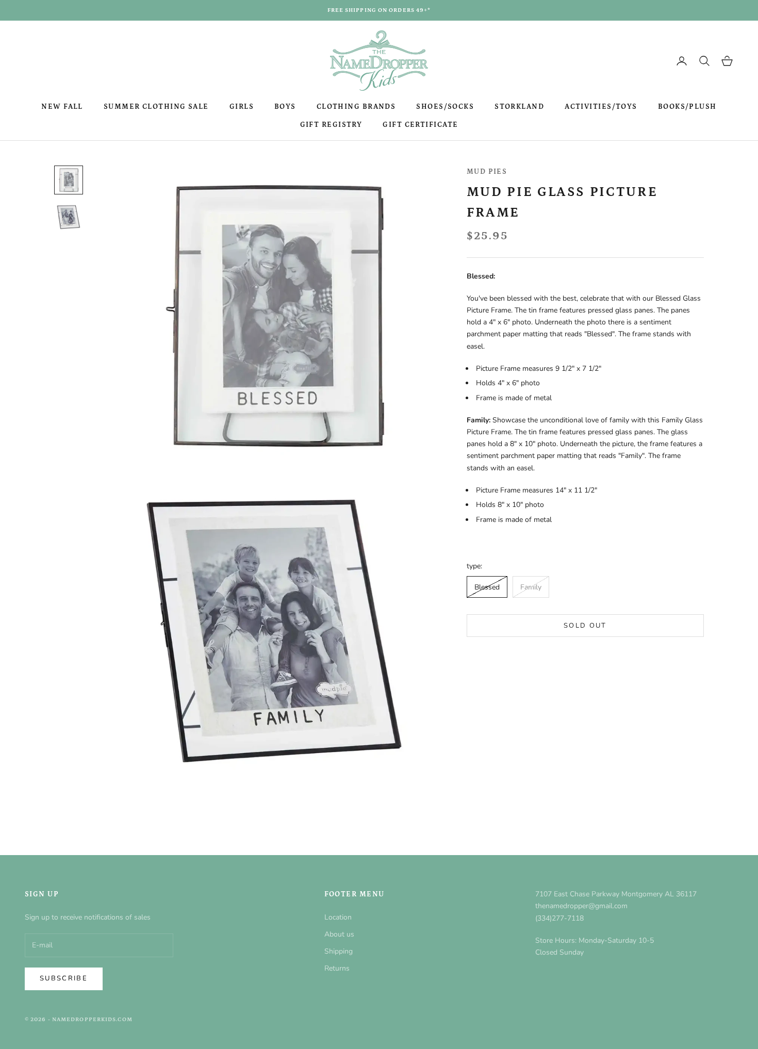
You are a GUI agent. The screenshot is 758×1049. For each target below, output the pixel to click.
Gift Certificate (420, 125)
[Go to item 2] (68, 217)
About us (339, 934)
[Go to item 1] (68, 180)
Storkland (519, 107)
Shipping (338, 951)
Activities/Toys (601, 107)
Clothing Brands (356, 107)
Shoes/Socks (445, 107)
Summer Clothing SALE (156, 107)
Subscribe (64, 978)
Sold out (585, 625)
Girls (241, 107)
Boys (285, 107)
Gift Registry (331, 125)
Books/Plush (687, 107)
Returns (337, 968)
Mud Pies (487, 172)
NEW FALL (62, 107)
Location (338, 917)
